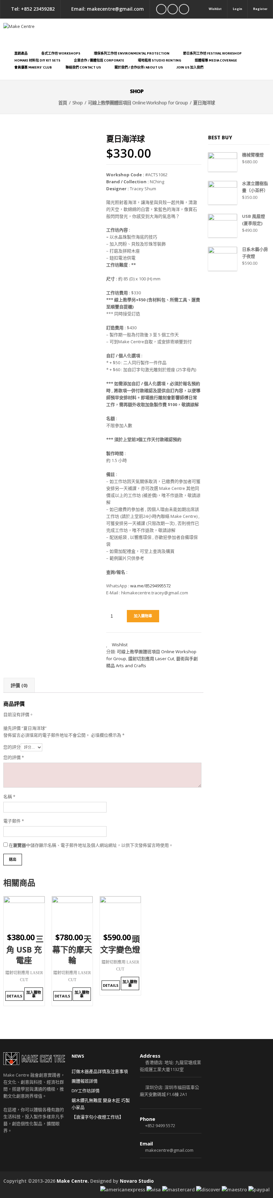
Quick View (34, 925)
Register (260, 9)
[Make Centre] (136, 32)
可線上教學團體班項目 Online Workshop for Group (138, 102)
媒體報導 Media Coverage (216, 60)
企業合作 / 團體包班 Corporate (99, 60)
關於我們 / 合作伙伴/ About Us (139, 67)
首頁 (62, 102)
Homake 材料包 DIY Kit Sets (37, 60)
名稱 (9, 797)
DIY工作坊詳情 (86, 1091)
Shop (77, 102)
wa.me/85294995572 (150, 586)
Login (237, 9)
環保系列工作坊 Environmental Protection (131, 53)
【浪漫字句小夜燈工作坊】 (98, 1117)
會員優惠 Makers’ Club (33, 67)
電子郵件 (13, 821)
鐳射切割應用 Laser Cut (151, 659)
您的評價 (13, 757)
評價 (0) (19, 685)
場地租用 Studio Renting (159, 60)
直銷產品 (21, 53)
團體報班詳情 (85, 1081)
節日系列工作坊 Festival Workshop (212, 53)
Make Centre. (73, 1181)
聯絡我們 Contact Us (83, 67)
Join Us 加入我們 (189, 67)
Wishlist (215, 9)
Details (14, 995)
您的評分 (12, 747)
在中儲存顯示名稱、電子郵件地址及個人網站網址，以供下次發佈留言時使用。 (91, 845)
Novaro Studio (137, 1181)
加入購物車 (143, 616)
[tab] (19, 685)
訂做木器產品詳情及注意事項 (100, 1071)
